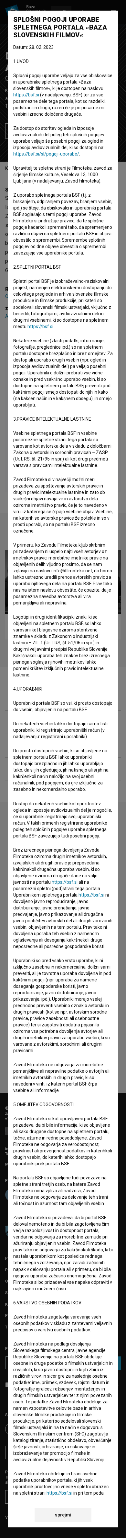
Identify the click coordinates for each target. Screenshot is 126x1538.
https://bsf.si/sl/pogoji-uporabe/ (46, 153)
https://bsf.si (26, 94)
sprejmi (63, 1514)
